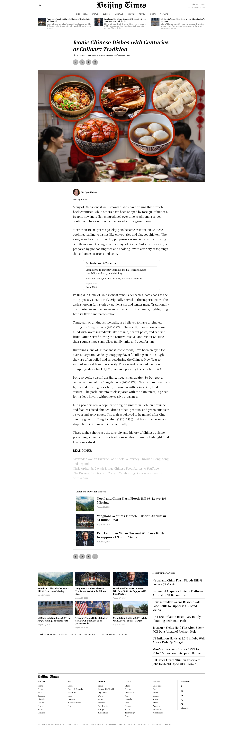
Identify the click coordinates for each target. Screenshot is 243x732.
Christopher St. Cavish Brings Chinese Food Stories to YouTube (116, 468)
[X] (82, 62)
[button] (40, 5)
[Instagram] (181, 691)
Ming (77, 300)
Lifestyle (76, 55)
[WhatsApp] (95, 62)
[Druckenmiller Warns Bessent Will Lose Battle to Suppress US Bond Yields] (98, 22)
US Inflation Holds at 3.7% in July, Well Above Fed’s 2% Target (130, 619)
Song (91, 327)
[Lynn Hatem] (77, 192)
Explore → (91, 283)
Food (83, 55)
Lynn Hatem (91, 192)
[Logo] (121, 5)
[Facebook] (75, 62)
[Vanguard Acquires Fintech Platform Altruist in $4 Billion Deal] (42, 22)
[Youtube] (181, 704)
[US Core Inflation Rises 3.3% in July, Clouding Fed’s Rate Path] (155, 22)
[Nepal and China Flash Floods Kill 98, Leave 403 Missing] (85, 504)
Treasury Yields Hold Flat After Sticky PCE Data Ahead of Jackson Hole (91, 620)
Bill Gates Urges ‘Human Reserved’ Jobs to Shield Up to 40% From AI (176, 662)
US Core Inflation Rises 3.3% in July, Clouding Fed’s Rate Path (183, 20)
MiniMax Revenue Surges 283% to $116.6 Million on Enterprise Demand (177, 651)
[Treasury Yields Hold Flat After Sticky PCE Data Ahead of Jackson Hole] (92, 608)
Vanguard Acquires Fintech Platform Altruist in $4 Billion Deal (68, 20)
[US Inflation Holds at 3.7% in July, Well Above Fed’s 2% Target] (130, 608)
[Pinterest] (88, 62)
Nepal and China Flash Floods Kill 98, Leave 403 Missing (131, 500)
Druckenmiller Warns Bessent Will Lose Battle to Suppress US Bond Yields (125, 20)
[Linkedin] (181, 695)
